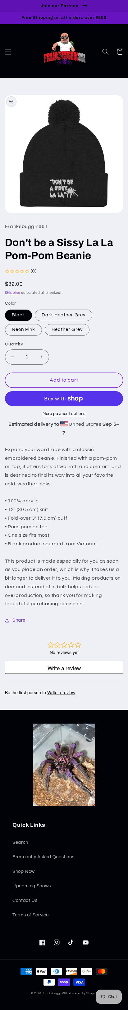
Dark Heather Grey (63, 315)
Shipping (13, 292)
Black (18, 315)
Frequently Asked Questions (43, 857)
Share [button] (18, 620)
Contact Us (24, 900)
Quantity (14, 344)
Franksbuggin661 (55, 993)
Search (20, 842)
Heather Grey (67, 329)
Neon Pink (23, 329)
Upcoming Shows (31, 886)
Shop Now (23, 871)
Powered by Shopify (83, 993)
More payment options (64, 414)
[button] (8, 51)
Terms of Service (30, 915)
